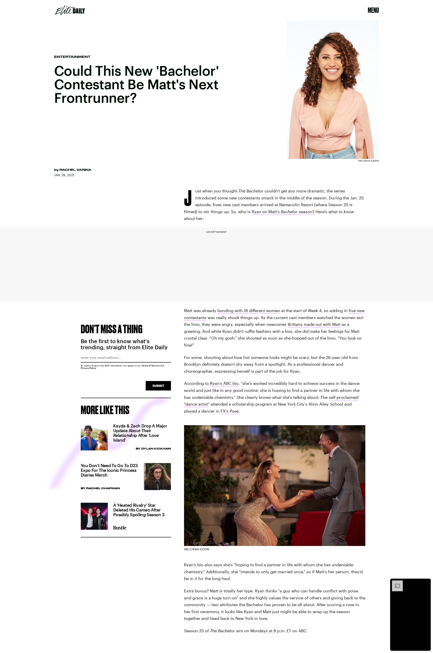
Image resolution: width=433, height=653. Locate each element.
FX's (230, 411)
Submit (158, 385)
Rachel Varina (75, 169)
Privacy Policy (88, 368)
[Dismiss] (425, 582)
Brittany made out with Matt (314, 324)
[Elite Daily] (70, 10)
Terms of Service (151, 365)
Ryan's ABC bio (224, 383)
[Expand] (395, 582)
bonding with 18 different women (248, 310)
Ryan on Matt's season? (283, 211)
